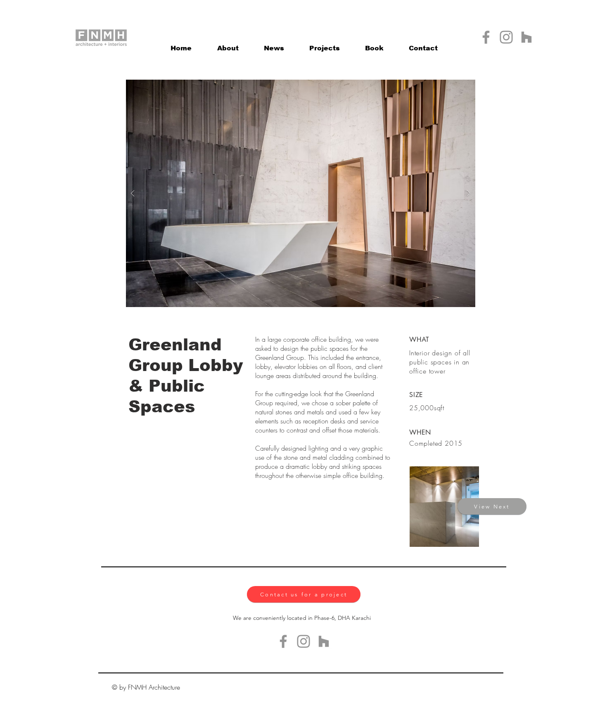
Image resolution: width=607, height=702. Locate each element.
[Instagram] (506, 37)
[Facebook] (486, 37)
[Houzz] (526, 37)
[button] (324, 44)
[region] (444, 506)
